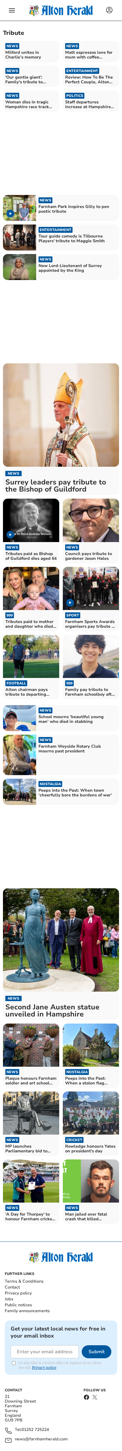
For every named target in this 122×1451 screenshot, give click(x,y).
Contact (12, 1287)
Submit (97, 1351)
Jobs (9, 1299)
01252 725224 (35, 1429)
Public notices (18, 1305)
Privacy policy (18, 1293)
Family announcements (27, 1311)
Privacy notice (44, 1367)
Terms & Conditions (24, 1281)
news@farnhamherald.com (41, 1439)
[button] (12, 10)
